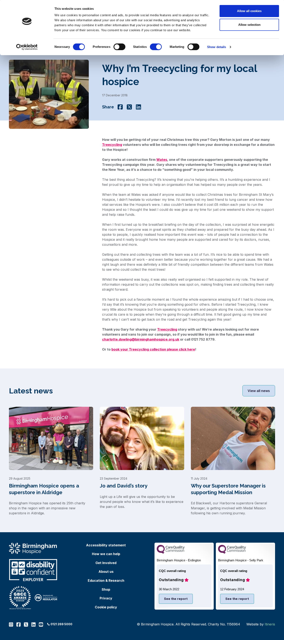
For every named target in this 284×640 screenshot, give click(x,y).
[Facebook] (120, 107)
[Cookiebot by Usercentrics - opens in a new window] (27, 47)
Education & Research (106, 580)
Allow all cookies (249, 11)
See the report (176, 599)
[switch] (119, 46)
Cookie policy (106, 607)
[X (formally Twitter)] (129, 107)
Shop (106, 589)
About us (106, 571)
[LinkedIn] (138, 107)
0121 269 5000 (61, 624)
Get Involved (105, 563)
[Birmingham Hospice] (33, 548)
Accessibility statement (106, 545)
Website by (260, 624)
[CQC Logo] (171, 552)
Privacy (106, 598)
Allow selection (249, 24)
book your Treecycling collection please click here (153, 349)
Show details (216, 47)
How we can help (106, 554)
